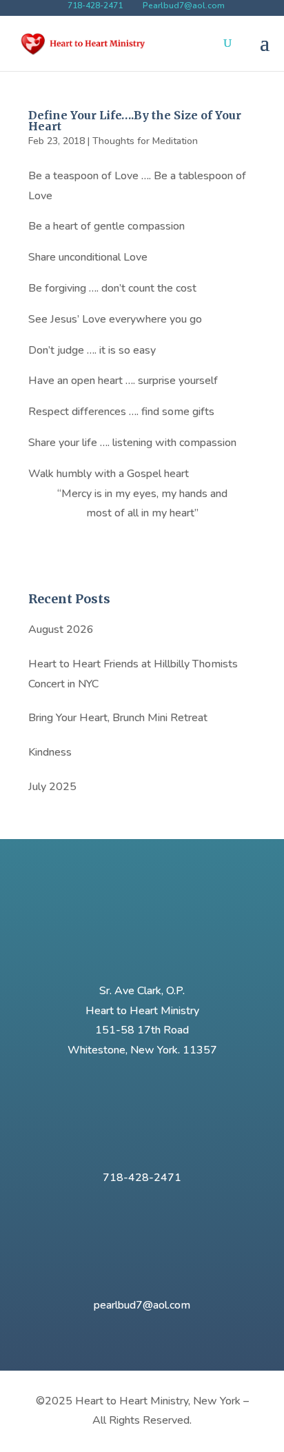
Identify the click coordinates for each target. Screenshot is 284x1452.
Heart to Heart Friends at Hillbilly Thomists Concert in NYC (133, 674)
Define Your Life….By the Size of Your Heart (134, 120)
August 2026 (61, 629)
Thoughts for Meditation (145, 141)
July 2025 (52, 786)
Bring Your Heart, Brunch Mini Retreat (117, 717)
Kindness (50, 752)
